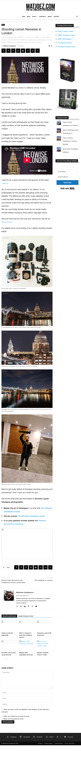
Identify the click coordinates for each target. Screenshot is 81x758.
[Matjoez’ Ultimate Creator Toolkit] (45, 645)
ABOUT (50, 16)
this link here (6, 221)
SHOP (23, 16)
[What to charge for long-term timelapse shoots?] (27, 626)
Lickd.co (4, 183)
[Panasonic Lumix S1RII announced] (45, 626)
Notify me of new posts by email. (14, 719)
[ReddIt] (28, 51)
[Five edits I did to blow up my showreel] (9, 645)
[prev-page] (2, 659)
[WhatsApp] (18, 51)
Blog (8, 22)
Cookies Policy (58, 743)
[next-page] (6, 659)
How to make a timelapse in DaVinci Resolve (70, 141)
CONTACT (56, 16)
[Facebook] (3, 51)
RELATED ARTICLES (9, 616)
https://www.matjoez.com (22, 595)
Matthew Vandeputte (9, 46)
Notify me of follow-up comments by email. (17, 716)
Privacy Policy (48, 743)
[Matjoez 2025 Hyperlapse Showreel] (27, 645)
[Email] (33, 51)
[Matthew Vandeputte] (40, 7)
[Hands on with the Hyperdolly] (9, 626)
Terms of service (69, 743)
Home (3, 22)
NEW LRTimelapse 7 (65, 39)
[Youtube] (37, 606)
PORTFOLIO (42, 16)
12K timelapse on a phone (43, 580)
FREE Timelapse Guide (66, 35)
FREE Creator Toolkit (65, 31)
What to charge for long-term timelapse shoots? (25, 635)
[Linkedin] (23, 51)
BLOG (28, 16)
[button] (77, 17)
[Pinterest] (13, 51)
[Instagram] (21, 606)
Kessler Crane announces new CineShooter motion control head (13, 581)
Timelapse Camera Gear (66, 46)
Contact (40, 743)
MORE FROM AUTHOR (25, 616)
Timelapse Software (65, 43)
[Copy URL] (37, 51)
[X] (8, 51)
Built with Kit (68, 188)
